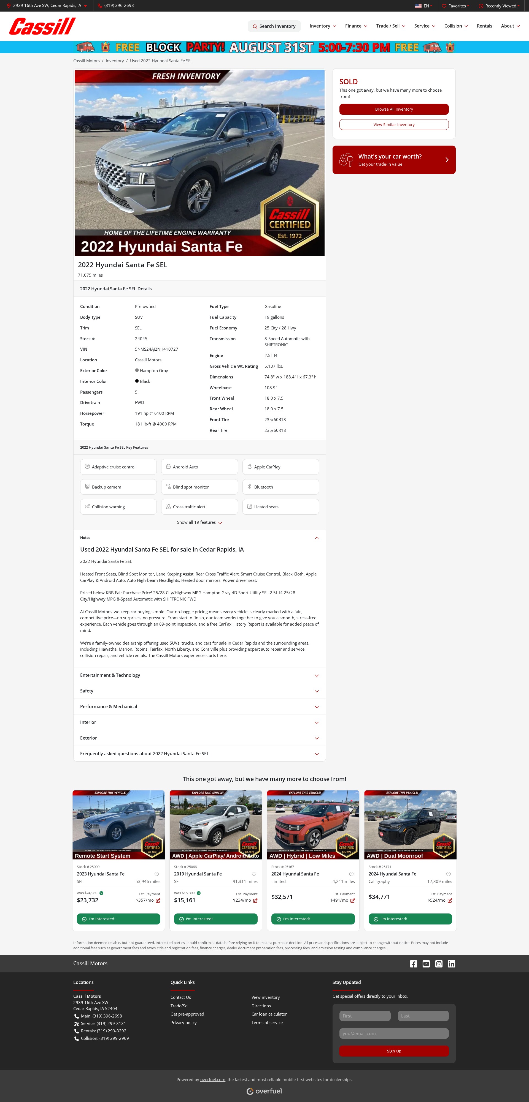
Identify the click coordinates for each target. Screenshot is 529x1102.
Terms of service (267, 1022)
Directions (261, 1005)
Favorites (457, 6)
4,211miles (344, 881)
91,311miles (245, 881)
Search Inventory (278, 26)
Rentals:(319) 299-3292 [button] (103, 1030)
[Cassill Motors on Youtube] (424, 963)
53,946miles (148, 881)
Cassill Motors (86, 60)
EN (426, 6)
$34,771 (379, 897)
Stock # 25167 (282, 866)
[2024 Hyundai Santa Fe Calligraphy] (410, 824)
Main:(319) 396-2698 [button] (101, 1016)
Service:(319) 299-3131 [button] (103, 1023)
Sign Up (394, 1051)
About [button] (507, 26)
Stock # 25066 (185, 866)
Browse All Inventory (394, 109)
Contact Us (181, 997)
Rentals (484, 26)
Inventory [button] (320, 26)
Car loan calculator (269, 1014)
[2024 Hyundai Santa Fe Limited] (313, 824)
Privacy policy (184, 1022)
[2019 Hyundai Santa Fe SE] (216, 824)
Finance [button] (353, 26)
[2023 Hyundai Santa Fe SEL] (118, 824)
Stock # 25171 (380, 866)
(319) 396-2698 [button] (119, 5)
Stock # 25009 (88, 866)
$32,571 (282, 897)
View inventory (266, 997)
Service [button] (422, 26)
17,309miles (439, 881)
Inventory (115, 60)
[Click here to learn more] (264, 46)
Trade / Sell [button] (388, 26)
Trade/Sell (180, 1005)
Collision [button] (453, 26)
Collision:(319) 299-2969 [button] (105, 1038)
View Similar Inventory (394, 124)
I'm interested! (102, 918)
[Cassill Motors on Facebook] (411, 963)
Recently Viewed (500, 6)
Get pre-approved (187, 1014)
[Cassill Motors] (43, 26)
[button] (48, 5)
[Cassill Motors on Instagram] (436, 963)
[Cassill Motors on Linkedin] (449, 963)
